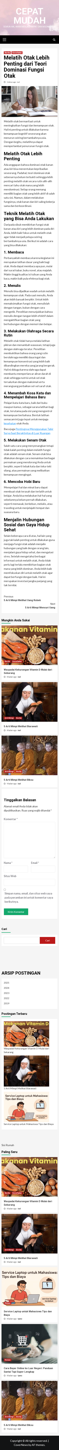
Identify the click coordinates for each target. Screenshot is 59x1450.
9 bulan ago (12, 784)
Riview (7, 1303)
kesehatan (10, 423)
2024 (6, 987)
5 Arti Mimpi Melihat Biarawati (21, 726)
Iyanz (20, 1319)
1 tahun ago (11, 82)
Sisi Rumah (8, 1145)
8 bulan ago (12, 677)
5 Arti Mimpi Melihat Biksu (18, 779)
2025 (6, 982)
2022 (6, 998)
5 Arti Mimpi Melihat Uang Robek (22, 598)
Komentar (11, 819)
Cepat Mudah (29, 16)
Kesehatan (17, 53)
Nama (8, 862)
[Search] (54, 40)
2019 (6, 1003)
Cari (4, 929)
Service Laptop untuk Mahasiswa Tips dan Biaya (29, 1123)
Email (35, 862)
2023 (6, 992)
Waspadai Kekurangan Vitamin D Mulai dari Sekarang (26, 1050)
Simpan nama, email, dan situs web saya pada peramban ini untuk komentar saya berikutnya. (29, 897)
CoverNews (21, 1444)
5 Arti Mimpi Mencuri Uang (40, 605)
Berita (7, 53)
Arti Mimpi (9, 718)
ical (18, 82)
